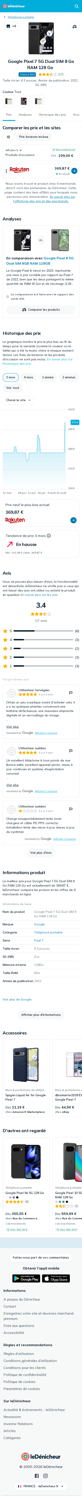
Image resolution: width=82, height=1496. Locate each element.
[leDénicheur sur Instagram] (45, 1475)
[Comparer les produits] (74, 27)
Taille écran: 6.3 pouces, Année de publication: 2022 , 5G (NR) (41, 82)
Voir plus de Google (17, 999)
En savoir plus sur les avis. (40, 595)
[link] (41, 271)
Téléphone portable (21, 17)
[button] (11, 26)
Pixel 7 (39, 940)
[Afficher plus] (6, 171)
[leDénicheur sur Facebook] (36, 1475)
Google (39, 924)
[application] (41, 452)
